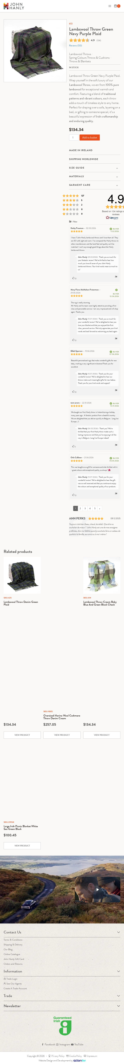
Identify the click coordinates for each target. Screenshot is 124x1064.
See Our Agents (14, 983)
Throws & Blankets (80, 61)
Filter (74, 221)
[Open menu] (110, 6)
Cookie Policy (75, 1056)
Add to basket (89, 137)
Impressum (92, 1056)
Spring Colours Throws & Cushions (89, 57)
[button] (97, 889)
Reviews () (75, 45)
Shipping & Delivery (13, 944)
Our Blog (8, 949)
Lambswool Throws (80, 54)
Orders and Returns (13, 964)
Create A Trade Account (15, 988)
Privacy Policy (57, 1056)
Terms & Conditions (13, 939)
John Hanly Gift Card (14, 959)
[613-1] (35, 50)
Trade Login (12, 978)
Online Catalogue (12, 954)
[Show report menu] (116, 277)
